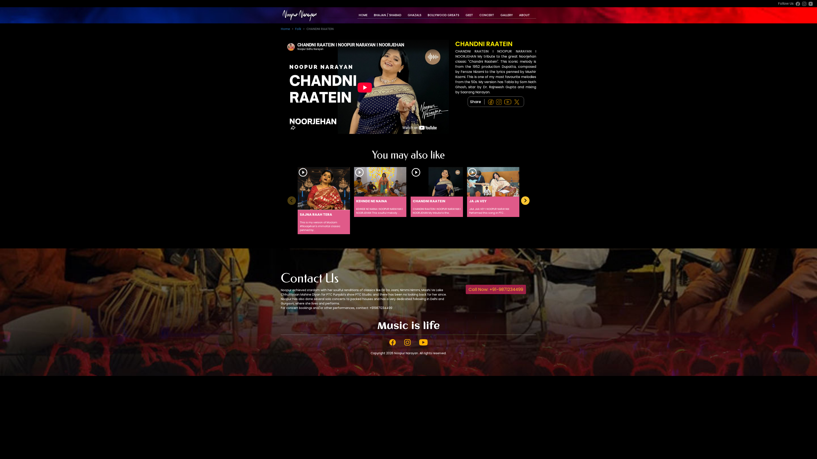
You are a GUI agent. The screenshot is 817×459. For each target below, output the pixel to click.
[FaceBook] (492, 102)
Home (363, 15)
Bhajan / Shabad (387, 15)
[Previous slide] (291, 200)
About (524, 15)
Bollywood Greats (443, 15)
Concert (486, 15)
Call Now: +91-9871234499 (495, 289)
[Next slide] (525, 200)
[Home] (299, 15)
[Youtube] (509, 102)
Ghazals (414, 15)
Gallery (506, 15)
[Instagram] (500, 102)
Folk (298, 29)
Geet (469, 15)
